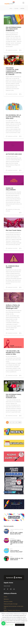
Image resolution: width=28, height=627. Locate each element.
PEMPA (5, 610)
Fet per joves (16, 209)
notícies (15, 50)
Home (11, 8)
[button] (3, 623)
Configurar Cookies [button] (8, 624)
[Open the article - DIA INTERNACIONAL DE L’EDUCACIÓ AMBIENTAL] (9, 19)
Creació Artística (14, 529)
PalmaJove (6, 599)
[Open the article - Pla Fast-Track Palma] (9, 223)
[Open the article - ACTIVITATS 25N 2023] (9, 146)
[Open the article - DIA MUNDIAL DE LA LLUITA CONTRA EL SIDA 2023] (9, 105)
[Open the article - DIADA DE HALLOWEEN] (9, 180)
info (11, 548)
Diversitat (16, 8)
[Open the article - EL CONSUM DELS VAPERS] (9, 258)
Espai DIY (12, 538)
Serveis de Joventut (8, 601)
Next (20, 422)
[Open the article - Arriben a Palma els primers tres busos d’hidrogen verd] (9, 297)
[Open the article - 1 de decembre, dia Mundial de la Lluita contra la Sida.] (9, 343)
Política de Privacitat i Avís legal (10, 603)
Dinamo (5, 596)
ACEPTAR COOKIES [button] (20, 624)
